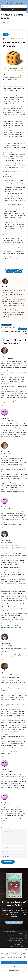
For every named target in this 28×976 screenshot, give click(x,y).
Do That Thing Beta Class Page (15, 944)
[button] (26, 949)
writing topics (18, 271)
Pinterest (21, 68)
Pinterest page (13, 87)
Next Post (21, 329)
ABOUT (20, 933)
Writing (5, 34)
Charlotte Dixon (5, 418)
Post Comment (7, 861)
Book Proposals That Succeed (15, 935)
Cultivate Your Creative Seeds (15, 938)
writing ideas (10, 271)
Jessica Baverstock (6, 540)
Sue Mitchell (4, 356)
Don (2, 672)
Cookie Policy (10, 974)
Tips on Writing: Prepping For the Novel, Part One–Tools (14, 332)
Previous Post (7, 324)
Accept (14, 963)
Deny (14, 966)
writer (20, 269)
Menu (2, 24)
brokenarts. (12, 266)
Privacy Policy (16, 974)
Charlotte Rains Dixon (12, 17)
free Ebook (18, 77)
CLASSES (12, 937)
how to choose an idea (11, 269)
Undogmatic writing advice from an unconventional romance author (14, 2)
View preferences (14, 970)
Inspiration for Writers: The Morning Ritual (11, 327)
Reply (2, 405)
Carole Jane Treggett (7, 452)
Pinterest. (7, 232)
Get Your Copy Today (14, 922)
